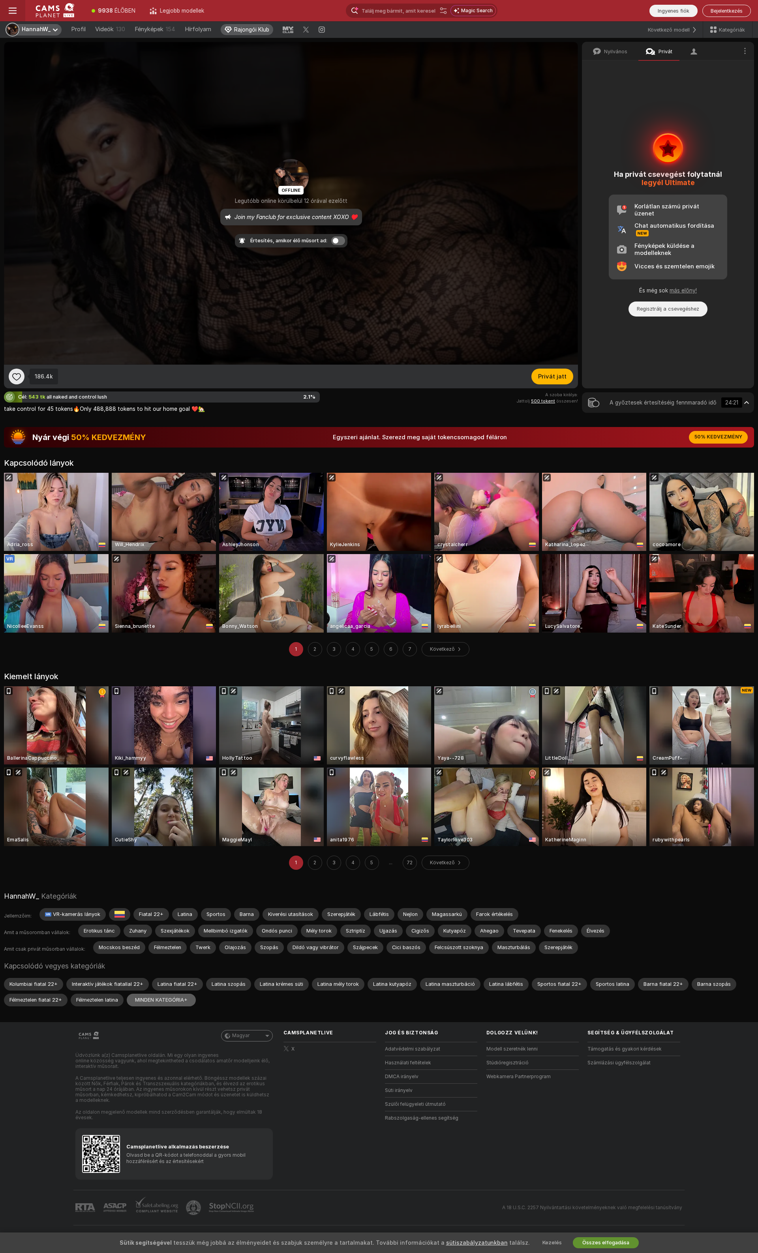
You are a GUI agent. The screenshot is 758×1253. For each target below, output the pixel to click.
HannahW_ (21, 896)
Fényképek (155, 29)
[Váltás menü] (12, 10)
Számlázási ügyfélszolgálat (619, 1063)
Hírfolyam (198, 29)
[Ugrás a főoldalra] (54, 10)
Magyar (241, 1035)
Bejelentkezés (727, 11)
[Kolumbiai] (119, 914)
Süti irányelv (399, 1090)
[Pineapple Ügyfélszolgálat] (194, 1207)
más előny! (683, 290)
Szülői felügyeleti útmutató (415, 1104)
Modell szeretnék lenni (512, 1049)
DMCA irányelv (401, 1076)
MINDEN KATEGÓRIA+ (161, 1000)
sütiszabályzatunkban (477, 1243)
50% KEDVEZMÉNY (718, 437)
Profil (78, 29)
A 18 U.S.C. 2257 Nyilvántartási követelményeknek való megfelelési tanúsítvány (592, 1207)
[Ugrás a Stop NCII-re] (232, 1207)
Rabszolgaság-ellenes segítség (421, 1118)
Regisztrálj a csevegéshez (668, 309)
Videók (110, 29)
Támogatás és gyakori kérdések (624, 1049)
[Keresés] (443, 10)
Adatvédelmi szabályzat (412, 1049)
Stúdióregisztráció (507, 1063)
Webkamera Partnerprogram (518, 1076)
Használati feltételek (408, 1063)
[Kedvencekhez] (16, 376)
